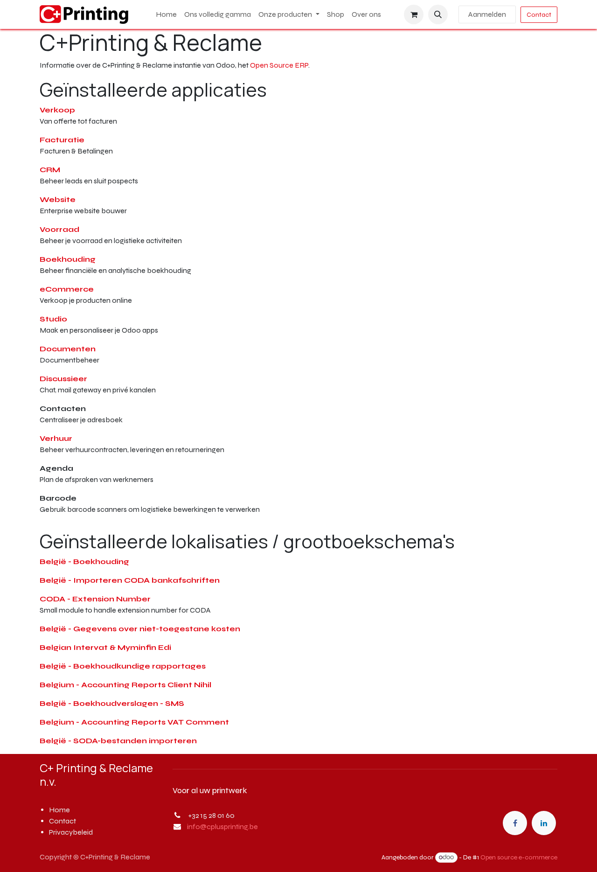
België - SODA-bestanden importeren (118, 740)
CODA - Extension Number (95, 598)
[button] (438, 14)
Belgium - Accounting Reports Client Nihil (125, 684)
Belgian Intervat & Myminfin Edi (105, 647)
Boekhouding (68, 259)
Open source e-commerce (518, 857)
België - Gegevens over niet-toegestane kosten (140, 628)
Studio (53, 318)
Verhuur (56, 438)
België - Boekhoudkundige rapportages (123, 666)
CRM (50, 169)
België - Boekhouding (84, 561)
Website (58, 199)
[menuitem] (166, 14)
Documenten (68, 348)
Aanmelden (487, 14)
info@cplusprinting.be (222, 826)
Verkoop (57, 109)
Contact (539, 15)
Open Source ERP (279, 65)
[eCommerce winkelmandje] (413, 14)
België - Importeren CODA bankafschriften (130, 580)
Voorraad (59, 229)
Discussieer (63, 378)
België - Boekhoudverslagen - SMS (112, 703)
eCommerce (67, 289)
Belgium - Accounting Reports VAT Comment (134, 722)
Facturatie (62, 139)
